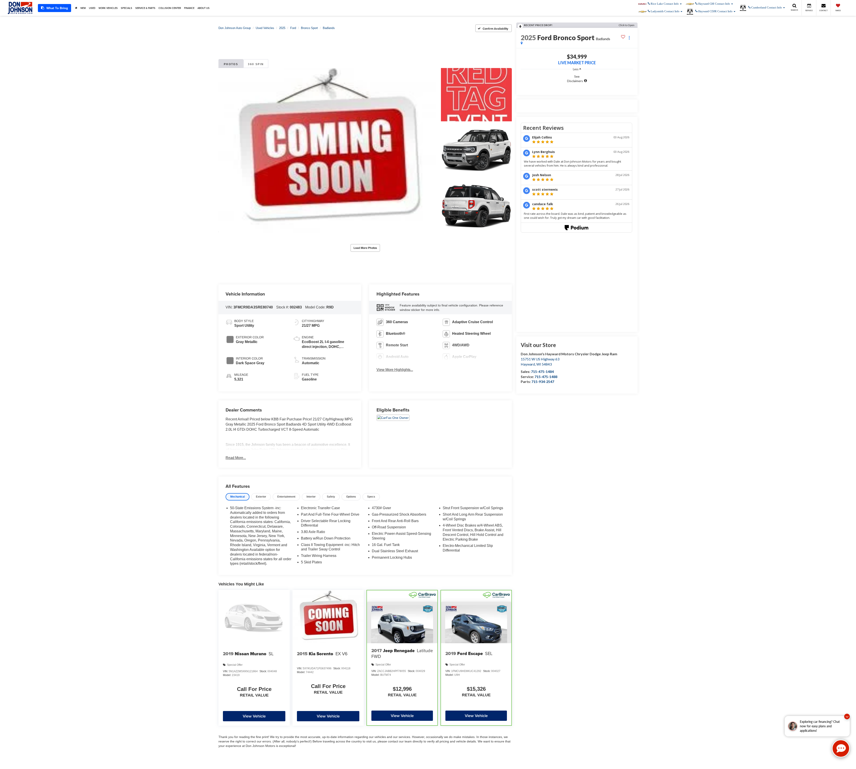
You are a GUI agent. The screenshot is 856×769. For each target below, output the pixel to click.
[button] (327, 150)
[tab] (237, 496)
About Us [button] (204, 8)
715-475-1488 (546, 376)
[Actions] (629, 37)
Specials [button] (126, 8)
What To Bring (56, 8)
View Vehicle (254, 716)
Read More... (236, 458)
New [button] (83, 8)
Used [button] (92, 8)
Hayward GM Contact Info (714, 3)
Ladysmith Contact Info (665, 11)
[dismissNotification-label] (847, 716)
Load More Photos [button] (365, 248)
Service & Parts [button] (145, 8)
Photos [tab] (231, 64)
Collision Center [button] (169, 8)
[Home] (76, 8)
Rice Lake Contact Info (664, 3)
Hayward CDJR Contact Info (715, 11)
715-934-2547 (542, 381)
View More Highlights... (395, 370)
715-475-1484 (542, 371)
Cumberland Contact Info (767, 7)
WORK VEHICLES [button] (108, 8)
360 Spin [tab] (256, 64)
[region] (577, 78)
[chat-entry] (841, 748)
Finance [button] (189, 8)
